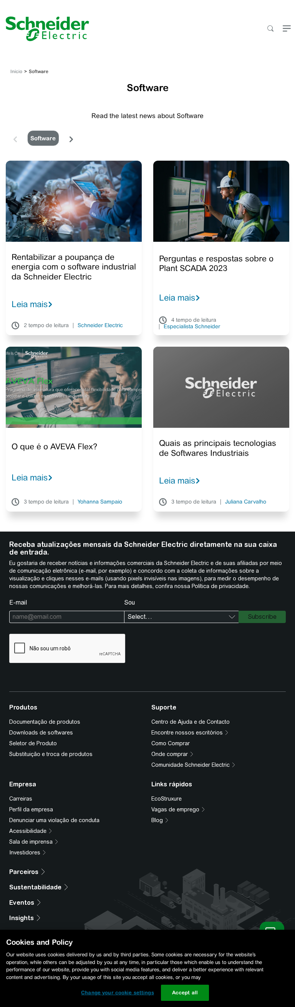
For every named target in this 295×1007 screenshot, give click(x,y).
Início (16, 71)
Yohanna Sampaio (100, 502)
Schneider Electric (100, 325)
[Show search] (270, 29)
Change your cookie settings (117, 992)
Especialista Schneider (192, 326)
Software (43, 138)
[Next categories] (71, 138)
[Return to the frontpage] (44, 29)
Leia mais (30, 304)
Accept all (185, 992)
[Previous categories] (15, 138)
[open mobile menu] (286, 29)
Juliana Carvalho (245, 502)
